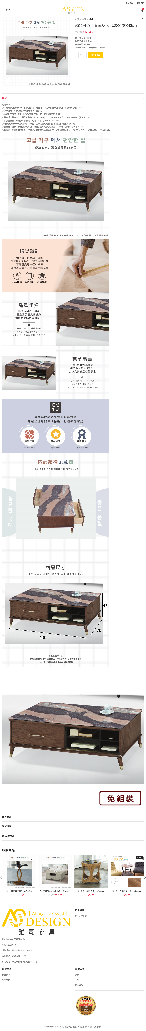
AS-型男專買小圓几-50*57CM (19, 890)
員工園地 (79, 984)
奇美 (77, 974)
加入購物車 (95, 55)
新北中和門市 (81, 916)
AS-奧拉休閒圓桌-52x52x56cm (91, 890)
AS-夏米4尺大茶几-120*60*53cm (55, 890)
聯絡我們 (6, 979)
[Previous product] (136, 18)
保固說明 (6, 974)
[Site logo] (73, 9)
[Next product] (142, 18)
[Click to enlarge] (7, 81)
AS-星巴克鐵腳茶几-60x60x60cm (127, 890)
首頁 (77, 18)
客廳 (84, 18)
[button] (31, 858)
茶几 (91, 18)
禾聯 (77, 979)
